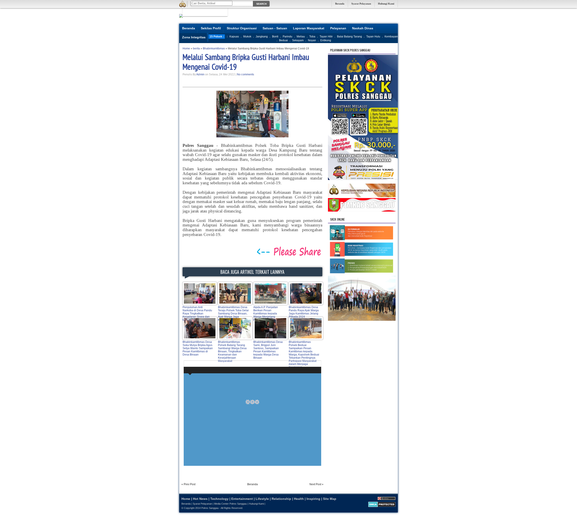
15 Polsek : (217, 36)
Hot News (200, 499)
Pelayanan (338, 28)
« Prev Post (188, 484)
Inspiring (313, 499)
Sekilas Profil (211, 28)
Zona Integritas (194, 37)
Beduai (283, 40)
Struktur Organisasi (242, 28)
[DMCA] (382, 506)
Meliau (301, 36)
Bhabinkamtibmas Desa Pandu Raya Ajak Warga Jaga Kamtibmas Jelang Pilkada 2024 (304, 312)
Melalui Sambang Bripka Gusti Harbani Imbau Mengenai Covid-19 (246, 62)
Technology (219, 499)
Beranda (339, 3)
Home (185, 499)
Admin (200, 74)
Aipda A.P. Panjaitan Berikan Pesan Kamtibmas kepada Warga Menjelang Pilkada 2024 (265, 313)
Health (299, 499)
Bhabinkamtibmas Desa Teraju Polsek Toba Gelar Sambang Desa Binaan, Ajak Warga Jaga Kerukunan (233, 313)
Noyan (312, 40)
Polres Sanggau (210, 508)
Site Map (329, 499)
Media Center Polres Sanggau (230, 503)
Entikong (325, 40)
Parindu (287, 36)
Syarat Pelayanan (361, 3)
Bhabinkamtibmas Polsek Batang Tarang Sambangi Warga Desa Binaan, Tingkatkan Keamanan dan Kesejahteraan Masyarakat (232, 351)
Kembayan (391, 36)
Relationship (281, 499)
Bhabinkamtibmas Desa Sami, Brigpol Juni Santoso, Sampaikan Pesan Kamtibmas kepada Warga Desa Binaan (268, 349)
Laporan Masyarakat (308, 28)
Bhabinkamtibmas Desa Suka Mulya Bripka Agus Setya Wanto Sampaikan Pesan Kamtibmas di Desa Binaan (198, 348)
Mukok (247, 36)
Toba (312, 36)
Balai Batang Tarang (349, 36)
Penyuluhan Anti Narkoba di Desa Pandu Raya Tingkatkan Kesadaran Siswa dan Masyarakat (197, 313)
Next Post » (316, 484)
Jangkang (262, 36)
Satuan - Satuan (275, 28)
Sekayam (298, 40)
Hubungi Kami (386, 3)
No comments (245, 74)
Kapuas (234, 36)
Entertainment (242, 499)
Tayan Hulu (373, 36)
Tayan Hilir (326, 36)
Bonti (275, 36)
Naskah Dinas (362, 28)
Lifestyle (262, 499)
